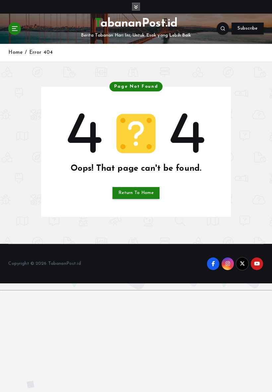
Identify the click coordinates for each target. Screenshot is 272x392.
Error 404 (41, 52)
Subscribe (247, 28)
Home (15, 52)
